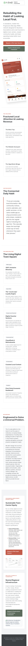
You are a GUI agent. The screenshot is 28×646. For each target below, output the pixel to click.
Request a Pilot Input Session (14, 43)
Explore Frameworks (17, 2)
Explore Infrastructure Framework (14, 48)
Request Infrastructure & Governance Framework (13, 613)
